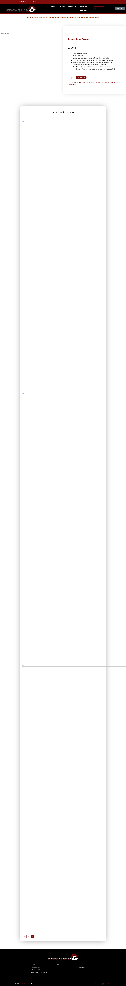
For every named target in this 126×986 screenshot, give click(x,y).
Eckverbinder (76, 32)
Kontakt (83, 10)
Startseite (51, 6)
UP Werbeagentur (25, 984)
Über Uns (83, 6)
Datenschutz (107, 984)
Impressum (98, 984)
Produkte (72, 6)
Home (69, 32)
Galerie (62, 6)
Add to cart (81, 77)
